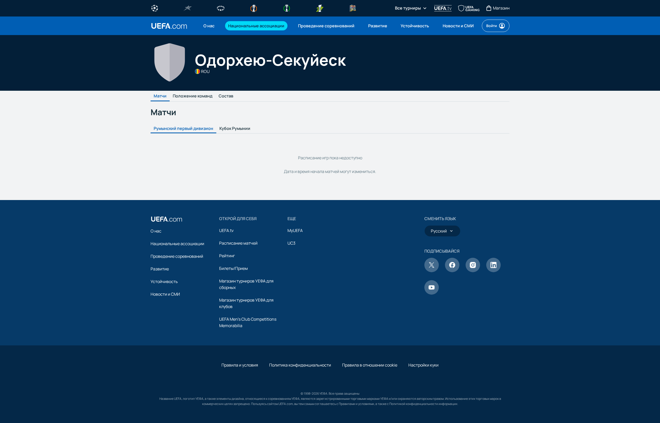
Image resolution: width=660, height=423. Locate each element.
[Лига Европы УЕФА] (254, 8)
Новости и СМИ (165, 294)
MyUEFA (295, 230)
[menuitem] (209, 26)
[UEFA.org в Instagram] (473, 270)
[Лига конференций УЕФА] (287, 8)
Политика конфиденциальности (300, 365)
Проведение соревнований (177, 256)
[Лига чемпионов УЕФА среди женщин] (221, 8)
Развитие (160, 269)
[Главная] (167, 219)
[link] (209, 26)
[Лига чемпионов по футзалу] (188, 8)
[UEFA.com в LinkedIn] (493, 270)
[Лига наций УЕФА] (353, 8)
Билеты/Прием (233, 268)
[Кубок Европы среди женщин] (320, 8)
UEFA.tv (226, 230)
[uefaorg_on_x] (431, 270)
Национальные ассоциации (177, 243)
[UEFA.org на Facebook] (452, 270)
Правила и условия (239, 365)
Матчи (160, 96)
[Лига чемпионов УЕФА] (155, 8)
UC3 (291, 243)
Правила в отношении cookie (369, 365)
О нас (156, 231)
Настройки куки (423, 365)
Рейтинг (227, 256)
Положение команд (192, 96)
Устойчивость (164, 281)
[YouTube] (431, 293)
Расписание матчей (238, 243)
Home (169, 26)
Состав (226, 96)
